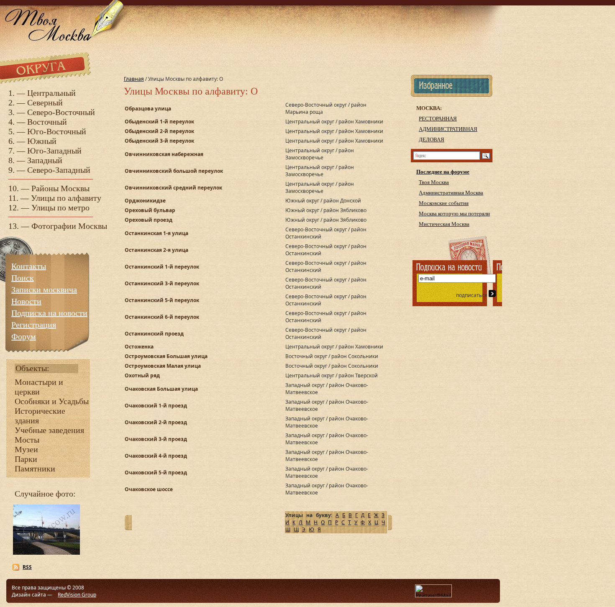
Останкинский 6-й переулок (162, 316)
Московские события (444, 203)
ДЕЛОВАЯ (431, 139)
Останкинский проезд (154, 333)
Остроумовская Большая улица (166, 356)
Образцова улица (148, 108)
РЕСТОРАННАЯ (438, 118)
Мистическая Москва (444, 224)
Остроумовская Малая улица (163, 365)
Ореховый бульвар (150, 210)
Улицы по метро (60, 207)
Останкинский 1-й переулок (162, 266)
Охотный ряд (142, 375)
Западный (44, 160)
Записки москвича (44, 289)
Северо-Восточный (61, 112)
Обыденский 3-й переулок (159, 140)
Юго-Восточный (56, 131)
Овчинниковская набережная (164, 154)
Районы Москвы (60, 188)
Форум (23, 336)
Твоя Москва (434, 182)
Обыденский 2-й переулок (159, 131)
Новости (26, 301)
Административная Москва (451, 193)
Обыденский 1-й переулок (159, 121)
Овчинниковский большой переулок (174, 170)
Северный (45, 102)
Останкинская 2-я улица (156, 250)
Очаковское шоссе (149, 489)
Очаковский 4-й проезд (156, 455)
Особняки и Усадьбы (52, 401)
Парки (26, 459)
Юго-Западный (54, 150)
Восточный (47, 121)
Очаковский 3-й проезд (156, 439)
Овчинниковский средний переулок (173, 187)
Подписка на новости (49, 313)
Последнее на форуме (442, 172)
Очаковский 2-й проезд (156, 422)
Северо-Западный (58, 169)
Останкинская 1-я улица (156, 233)
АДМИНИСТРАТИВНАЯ (448, 129)
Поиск (22, 277)
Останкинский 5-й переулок (162, 300)
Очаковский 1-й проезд (156, 405)
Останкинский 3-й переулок (162, 283)
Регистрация (33, 324)
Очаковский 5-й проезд (156, 472)
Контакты (28, 266)
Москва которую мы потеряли (454, 213)
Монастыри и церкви (39, 386)
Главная (134, 78)
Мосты (27, 439)
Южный (41, 141)
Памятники (35, 468)
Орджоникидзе (145, 200)
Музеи (26, 449)
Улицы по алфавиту (66, 197)
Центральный (51, 92)
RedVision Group (77, 594)
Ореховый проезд (148, 219)
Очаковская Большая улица (161, 388)
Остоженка (139, 346)
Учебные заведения (49, 430)
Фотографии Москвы (69, 226)
